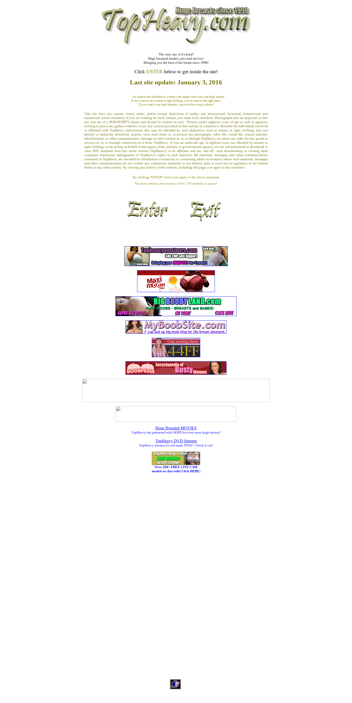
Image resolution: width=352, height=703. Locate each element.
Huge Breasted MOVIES (176, 428)
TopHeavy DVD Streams (176, 441)
